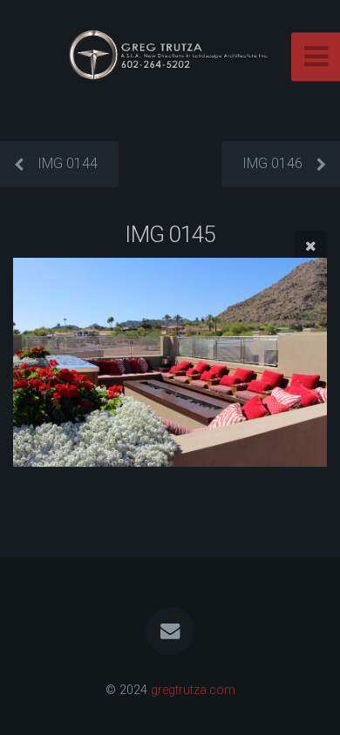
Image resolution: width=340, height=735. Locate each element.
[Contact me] (170, 631)
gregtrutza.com (193, 690)
